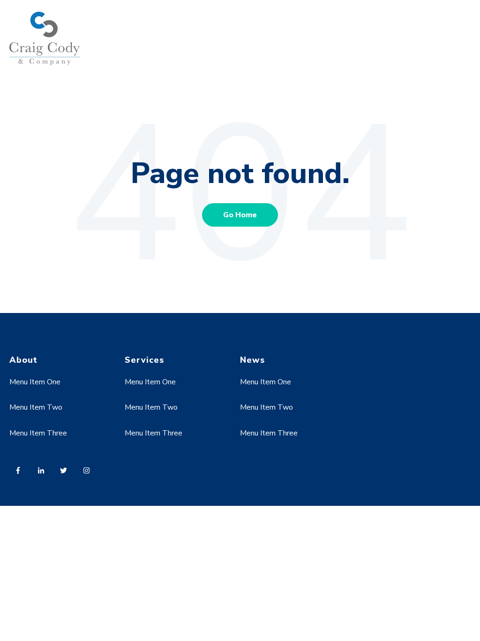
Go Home (240, 215)
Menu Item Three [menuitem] (38, 433)
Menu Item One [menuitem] (34, 382)
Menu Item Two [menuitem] (35, 407)
